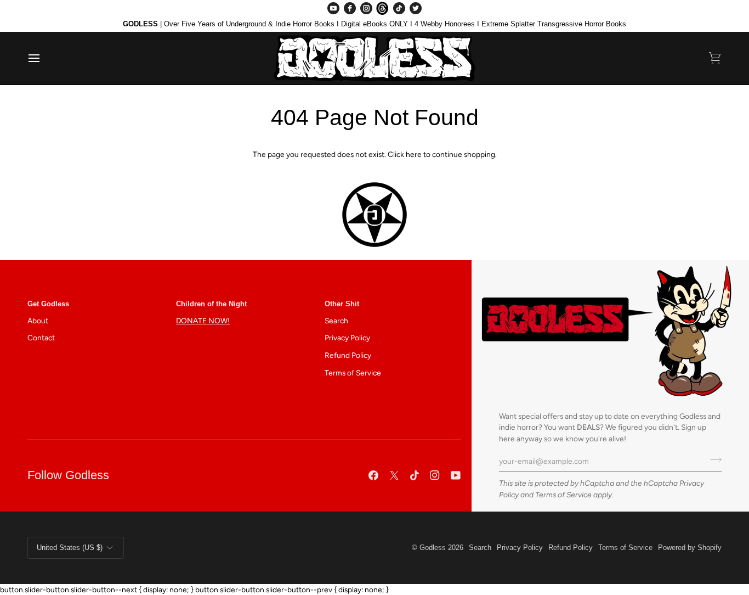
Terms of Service (563, 494)
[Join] (712, 460)
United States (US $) (70, 547)
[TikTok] (399, 8)
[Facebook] (349, 8)
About (37, 320)
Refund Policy (348, 355)
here (414, 154)
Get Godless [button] (48, 304)
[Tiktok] (414, 475)
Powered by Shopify (690, 547)
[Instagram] (366, 8)
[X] (394, 475)
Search (336, 320)
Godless (432, 547)
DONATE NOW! (203, 320)
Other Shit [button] (342, 304)
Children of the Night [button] (211, 304)
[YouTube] (333, 8)
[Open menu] (43, 58)
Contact (41, 337)
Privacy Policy (347, 337)
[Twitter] (415, 8)
